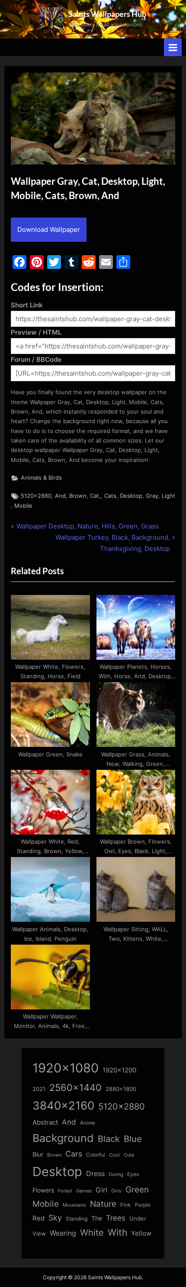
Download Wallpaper (48, 229)
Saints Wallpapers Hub (107, 14)
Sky (55, 1217)
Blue (133, 1138)
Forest (65, 1191)
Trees (115, 1218)
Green (137, 1190)
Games (84, 1191)
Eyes (133, 1174)
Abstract (45, 1122)
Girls (116, 1191)
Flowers (43, 1190)
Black (109, 1139)
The (96, 1218)
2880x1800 (121, 1089)
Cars (73, 1153)
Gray (152, 496)
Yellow (141, 1233)
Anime (87, 1122)
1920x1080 (65, 1067)
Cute (129, 1155)
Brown (78, 496)
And (60, 496)
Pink (125, 1205)
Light (168, 496)
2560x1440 (75, 1087)
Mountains (74, 1205)
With (117, 1232)
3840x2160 (63, 1105)
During (116, 1174)
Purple (143, 1205)
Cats (110, 496)
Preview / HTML (36, 332)
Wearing (63, 1233)
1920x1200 (119, 1070)
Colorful (95, 1154)
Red (38, 1218)
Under (137, 1218)
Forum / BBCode (36, 359)
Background (63, 1138)
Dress (95, 1174)
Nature (103, 1204)
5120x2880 (36, 496)
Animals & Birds (41, 477)
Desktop (131, 496)
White (92, 1232)
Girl (101, 1190)
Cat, (95, 496)
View (39, 1233)
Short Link (27, 305)
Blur (37, 1154)
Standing (76, 1218)
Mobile (23, 506)
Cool (114, 1155)
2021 (38, 1089)
